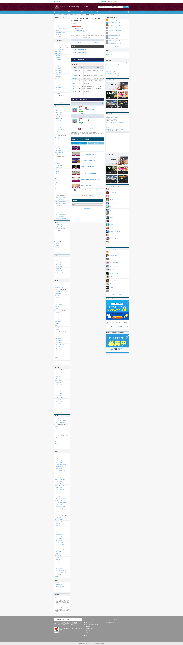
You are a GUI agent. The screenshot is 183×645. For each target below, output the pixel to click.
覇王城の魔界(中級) (58, 72)
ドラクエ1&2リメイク (113, 262)
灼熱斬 (73, 86)
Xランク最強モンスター (59, 137)
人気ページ (96, 143)
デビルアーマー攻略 (58, 393)
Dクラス (56, 439)
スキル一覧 (79, 42)
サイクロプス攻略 (58, 382)
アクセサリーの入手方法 (59, 532)
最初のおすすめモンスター (59, 120)
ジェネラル (81, 113)
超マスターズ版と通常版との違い (60, 570)
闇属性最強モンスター (59, 161)
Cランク (56, 184)
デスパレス (57, 61)
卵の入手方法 (57, 491)
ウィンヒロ (111, 213)
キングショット (112, 217)
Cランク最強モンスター (59, 146)
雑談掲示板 (57, 582)
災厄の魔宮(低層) (58, 59)
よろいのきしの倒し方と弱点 (113, 38)
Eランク (56, 188)
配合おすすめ (100, 11)
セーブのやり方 (57, 559)
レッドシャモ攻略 (58, 399)
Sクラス (56, 447)
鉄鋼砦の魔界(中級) (58, 312)
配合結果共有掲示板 (58, 588)
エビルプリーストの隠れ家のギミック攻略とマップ (115, 122)
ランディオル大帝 (58, 376)
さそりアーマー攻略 (58, 401)
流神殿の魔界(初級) (58, 55)
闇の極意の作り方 (58, 268)
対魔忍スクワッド (112, 199)
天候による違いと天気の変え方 (111, 119)
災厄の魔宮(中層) (58, 74)
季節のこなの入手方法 (59, 536)
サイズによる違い (58, 472)
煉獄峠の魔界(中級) (58, 66)
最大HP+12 (74, 83)
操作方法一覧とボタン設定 (59, 563)
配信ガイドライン (58, 561)
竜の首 (56, 348)
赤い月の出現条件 (58, 496)
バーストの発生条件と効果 (59, 489)
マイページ (108, 56)
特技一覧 (56, 260)
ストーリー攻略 (107, 11)
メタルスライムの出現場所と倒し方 (61, 216)
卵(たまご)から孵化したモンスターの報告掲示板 (114, 129)
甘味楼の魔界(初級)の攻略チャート (114, 35)
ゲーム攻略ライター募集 (113, 619)
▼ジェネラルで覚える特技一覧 (79, 49)
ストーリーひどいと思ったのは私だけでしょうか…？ (115, 66)
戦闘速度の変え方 (58, 555)
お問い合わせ (88, 630)
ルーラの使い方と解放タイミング (60, 502)
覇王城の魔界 (57, 249)
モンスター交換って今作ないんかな (112, 73)
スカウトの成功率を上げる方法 (60, 464)
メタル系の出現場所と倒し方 (60, 506)
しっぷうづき (74, 75)
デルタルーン (111, 287)
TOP (59, 11)
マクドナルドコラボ (58, 504)
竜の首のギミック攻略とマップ (113, 20)
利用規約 (88, 626)
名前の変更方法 (57, 553)
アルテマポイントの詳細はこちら (117, 326)
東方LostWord (112, 242)
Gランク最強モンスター (59, 154)
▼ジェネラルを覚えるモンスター (79, 52)
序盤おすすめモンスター (59, 118)
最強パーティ (91, 11)
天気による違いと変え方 (59, 477)
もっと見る (117, 46)
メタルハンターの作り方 (59, 207)
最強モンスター (75, 11)
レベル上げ (124, 11)
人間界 (56, 285)
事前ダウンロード (58, 574)
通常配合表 (57, 171)
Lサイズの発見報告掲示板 (59, 586)
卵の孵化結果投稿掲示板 (59, 584)
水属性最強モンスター (59, 165)
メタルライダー (91, 109)
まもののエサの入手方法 (59, 538)
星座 (55, 361)
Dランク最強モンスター (59, 148)
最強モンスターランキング (59, 26)
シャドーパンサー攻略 (59, 412)
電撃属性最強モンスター (59, 167)
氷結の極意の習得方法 (59, 270)
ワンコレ (111, 235)
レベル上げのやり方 (58, 460)
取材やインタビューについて (91, 622)
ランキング (126, 62)
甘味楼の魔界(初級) (58, 53)
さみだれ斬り (74, 78)
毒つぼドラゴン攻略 (58, 391)
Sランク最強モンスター (59, 139)
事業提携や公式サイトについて (92, 624)
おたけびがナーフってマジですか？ (112, 64)
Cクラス (56, 428)
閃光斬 (73, 88)
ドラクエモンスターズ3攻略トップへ (89, 128)
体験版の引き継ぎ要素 (59, 568)
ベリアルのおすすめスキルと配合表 (114, 30)
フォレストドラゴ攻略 (59, 384)
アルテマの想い (89, 620)
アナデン (111, 210)
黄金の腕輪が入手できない (111, 71)
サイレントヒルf (112, 280)
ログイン (126, 1)
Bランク (56, 182)
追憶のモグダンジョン (59, 453)
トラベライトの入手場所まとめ (60, 517)
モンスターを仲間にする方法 (60, 197)
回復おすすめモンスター (59, 122)
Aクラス (56, 445)
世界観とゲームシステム (59, 551)
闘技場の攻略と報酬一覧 (59, 418)
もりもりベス (83, 109)
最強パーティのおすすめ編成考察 (114, 40)
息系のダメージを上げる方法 (60, 508)
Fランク (56, 190)
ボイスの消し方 (57, 557)
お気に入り (99, 190)
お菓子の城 (57, 350)
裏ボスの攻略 (57, 91)
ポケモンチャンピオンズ (114, 255)
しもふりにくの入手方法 (59, 542)
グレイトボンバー (83, 120)
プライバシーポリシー (112, 620)
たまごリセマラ (116, 11)
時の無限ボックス (58, 458)
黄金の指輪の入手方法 (59, 534)
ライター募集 (88, 635)
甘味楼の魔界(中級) (58, 68)
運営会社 (88, 633)
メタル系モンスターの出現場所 (60, 218)
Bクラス (56, 443)
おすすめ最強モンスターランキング (80, 30)
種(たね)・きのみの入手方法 (60, 544)
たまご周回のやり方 (58, 224)
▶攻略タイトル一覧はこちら (117, 245)
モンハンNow (112, 220)
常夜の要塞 (57, 323)
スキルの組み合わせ (58, 266)
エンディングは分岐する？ (59, 44)
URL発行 (88, 190)
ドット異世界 (111, 227)
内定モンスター (57, 116)
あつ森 (110, 276)
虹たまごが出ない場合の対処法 (60, 228)
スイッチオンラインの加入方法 (60, 572)
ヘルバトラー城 (57, 346)
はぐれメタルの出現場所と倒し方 (60, 214)
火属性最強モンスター (59, 163)
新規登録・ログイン (109, 54)
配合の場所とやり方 (58, 468)
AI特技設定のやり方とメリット (60, 485)
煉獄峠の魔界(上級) (58, 76)
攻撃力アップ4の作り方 (59, 272)
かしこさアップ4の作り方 (59, 274)
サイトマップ (88, 632)
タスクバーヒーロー (113, 259)
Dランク (56, 186)
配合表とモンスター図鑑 (78, 28)
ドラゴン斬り (74, 70)
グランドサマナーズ (113, 238)
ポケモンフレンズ (112, 224)
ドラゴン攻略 (57, 386)
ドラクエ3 (111, 283)
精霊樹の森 (57, 89)
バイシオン (74, 80)
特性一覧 (56, 133)
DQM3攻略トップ (58, 19)
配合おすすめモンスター (59, 112)
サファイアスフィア (113, 189)
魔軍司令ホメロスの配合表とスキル (114, 43)
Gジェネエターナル (113, 203)
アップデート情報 (58, 36)
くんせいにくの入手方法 (59, 540)
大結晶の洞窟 (57, 306)
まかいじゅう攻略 (58, 403)
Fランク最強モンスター (59, 152)
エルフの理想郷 (57, 93)
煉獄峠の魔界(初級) (58, 51)
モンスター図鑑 (66, 11)
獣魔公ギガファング (58, 371)
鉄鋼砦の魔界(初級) (58, 57)
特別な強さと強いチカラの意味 (60, 203)
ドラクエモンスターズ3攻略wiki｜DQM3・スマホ (74, 6)
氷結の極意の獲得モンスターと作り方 (61, 205)
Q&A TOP (108, 52)
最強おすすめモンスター (59, 110)
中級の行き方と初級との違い (60, 479)
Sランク (56, 178)
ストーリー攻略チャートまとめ (60, 42)
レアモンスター (57, 131)
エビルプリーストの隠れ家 (59, 102)
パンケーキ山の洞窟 (58, 304)
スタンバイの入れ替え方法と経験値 (61, 498)
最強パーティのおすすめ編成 (79, 31)
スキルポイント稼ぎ (58, 462)
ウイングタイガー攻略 (59, 397)
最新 (122, 62)
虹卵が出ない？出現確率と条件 (113, 27)
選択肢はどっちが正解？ (59, 510)
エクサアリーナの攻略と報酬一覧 (60, 422)
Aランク (56, 180)
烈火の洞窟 (57, 97)
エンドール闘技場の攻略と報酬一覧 (61, 420)
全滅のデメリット (58, 483)
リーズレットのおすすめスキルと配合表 (115, 22)
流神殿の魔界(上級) (58, 85)
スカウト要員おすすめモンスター (60, 127)
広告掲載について (89, 628)
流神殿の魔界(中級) (58, 70)
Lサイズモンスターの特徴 (59, 199)
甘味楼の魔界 (57, 247)
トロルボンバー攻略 (58, 405)
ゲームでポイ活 (102, 1)
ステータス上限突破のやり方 (60, 470)
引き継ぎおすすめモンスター (60, 129)
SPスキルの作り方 (58, 262)
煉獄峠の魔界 (57, 245)
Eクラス (56, 426)
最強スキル (83, 11)
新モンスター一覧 (58, 114)
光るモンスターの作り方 (59, 481)
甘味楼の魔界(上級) (58, 78)
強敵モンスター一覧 (58, 380)
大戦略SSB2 (111, 290)
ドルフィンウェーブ (113, 192)
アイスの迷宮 (57, 327)
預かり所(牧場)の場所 (58, 525)
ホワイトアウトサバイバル (114, 231)
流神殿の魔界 (57, 243)
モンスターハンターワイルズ (114, 273)
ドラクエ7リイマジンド (113, 266)
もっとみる (117, 75)
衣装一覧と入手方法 (58, 527)
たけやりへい (92, 120)
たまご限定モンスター (59, 226)
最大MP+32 (74, 91)
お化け (56, 359)
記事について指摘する (88, 195)
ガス (55, 363)
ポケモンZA (111, 269)
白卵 (55, 239)
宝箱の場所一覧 (57, 523)
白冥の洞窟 (57, 329)
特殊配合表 (57, 173)
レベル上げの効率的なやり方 (60, 32)
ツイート (77, 190)
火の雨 (56, 357)
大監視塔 (56, 308)
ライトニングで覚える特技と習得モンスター (114, 116)
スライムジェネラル (83, 104)
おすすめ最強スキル (96, 42)
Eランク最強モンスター (59, 150)
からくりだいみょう (83, 116)
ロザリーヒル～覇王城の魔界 (60, 49)
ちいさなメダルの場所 (59, 521)
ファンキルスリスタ (113, 196)
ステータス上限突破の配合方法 (60, 201)
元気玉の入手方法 (58, 546)
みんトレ (111, 206)
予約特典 (56, 576)
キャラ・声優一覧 (58, 34)
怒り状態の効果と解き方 (59, 487)
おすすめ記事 (79, 143)
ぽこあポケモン (112, 251)
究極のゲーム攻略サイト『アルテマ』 (93, 619)
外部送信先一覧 (111, 622)
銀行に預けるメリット (59, 500)
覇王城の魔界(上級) (58, 87)
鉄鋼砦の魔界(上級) (58, 80)
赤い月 (56, 355)
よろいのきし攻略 (58, 395)
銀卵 (55, 237)
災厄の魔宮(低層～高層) (59, 287)
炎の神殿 (56, 325)
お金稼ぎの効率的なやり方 (59, 466)
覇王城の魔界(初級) (58, 291)
